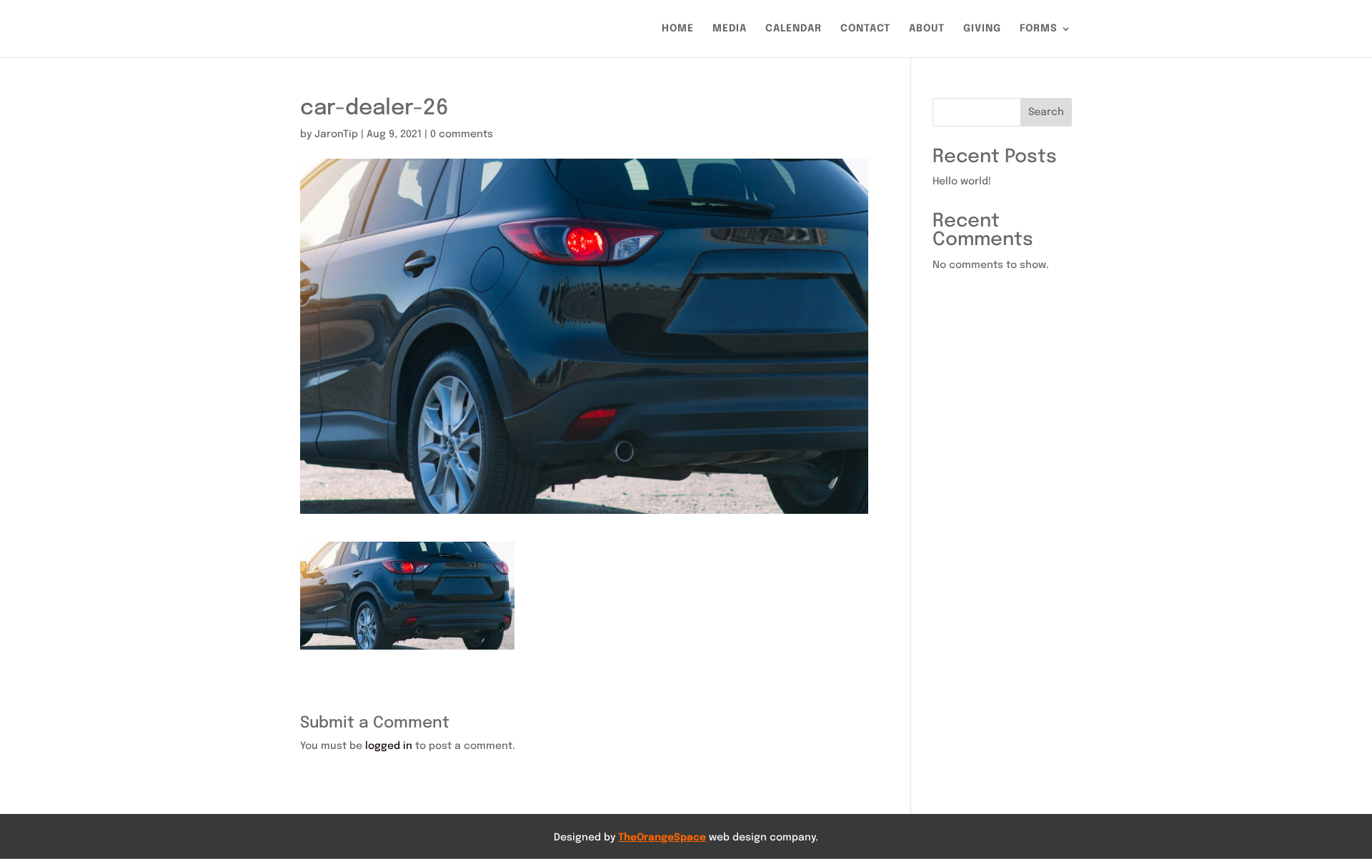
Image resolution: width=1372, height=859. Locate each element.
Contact (865, 29)
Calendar (793, 29)
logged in (388, 746)
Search (1046, 112)
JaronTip (336, 134)
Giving (982, 29)
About (927, 29)
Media (729, 29)
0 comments (461, 134)
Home (678, 29)
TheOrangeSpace (662, 838)
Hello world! (962, 182)
